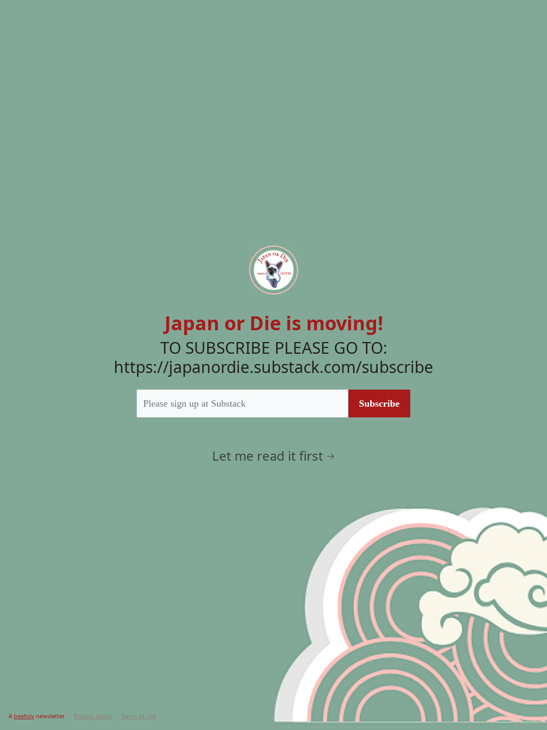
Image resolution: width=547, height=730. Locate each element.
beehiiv (24, 716)
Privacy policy (93, 716)
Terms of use (138, 716)
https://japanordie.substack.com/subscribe (273, 367)
